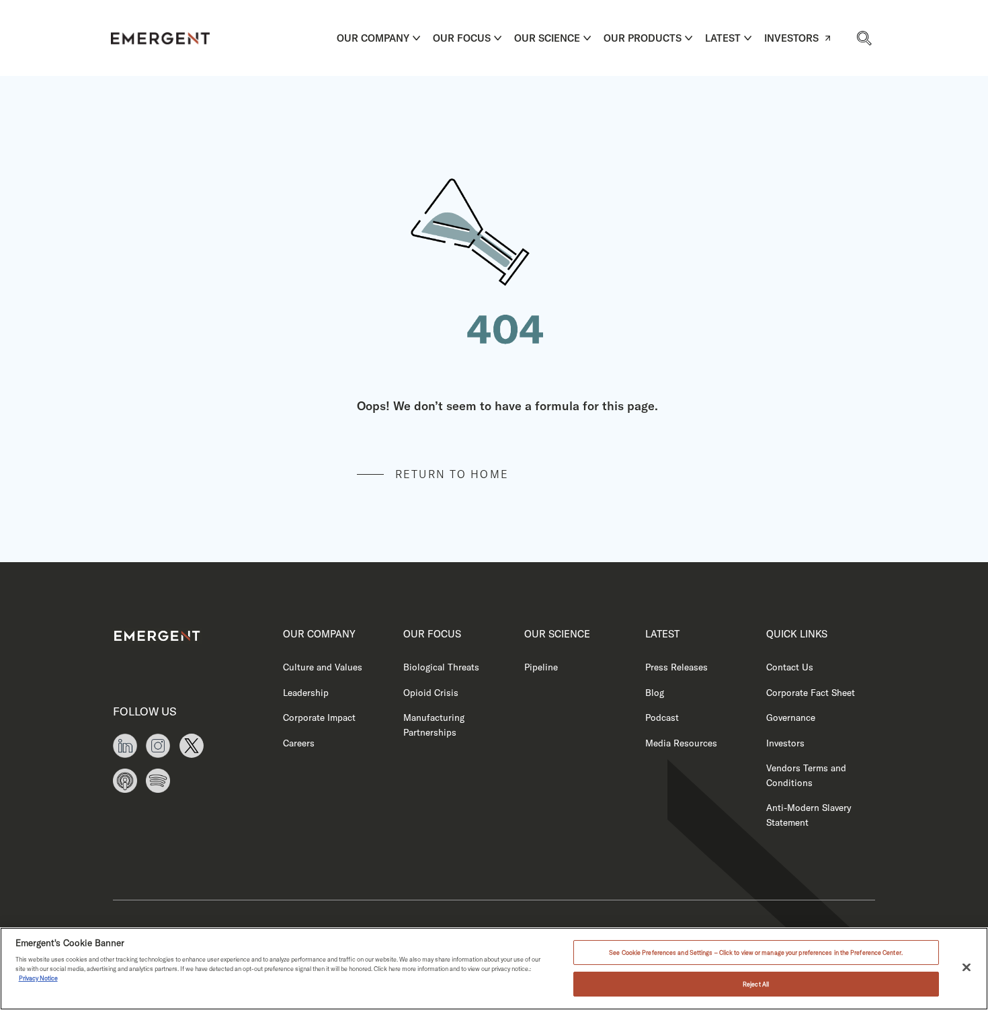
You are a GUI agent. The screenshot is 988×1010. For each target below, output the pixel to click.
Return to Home (452, 474)
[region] (494, 968)
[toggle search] (863, 38)
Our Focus (462, 38)
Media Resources (681, 742)
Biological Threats (441, 666)
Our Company (373, 38)
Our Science (547, 38)
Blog (654, 692)
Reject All (756, 984)
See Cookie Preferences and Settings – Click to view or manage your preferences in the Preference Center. (756, 952)
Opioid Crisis (430, 692)
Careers (299, 742)
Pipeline (541, 666)
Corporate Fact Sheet (810, 692)
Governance (790, 717)
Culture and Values (322, 666)
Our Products (643, 38)
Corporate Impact (319, 717)
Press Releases (676, 666)
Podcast (662, 717)
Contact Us (789, 666)
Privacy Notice (38, 978)
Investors (791, 38)
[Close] (966, 967)
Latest (723, 38)
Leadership (306, 692)
